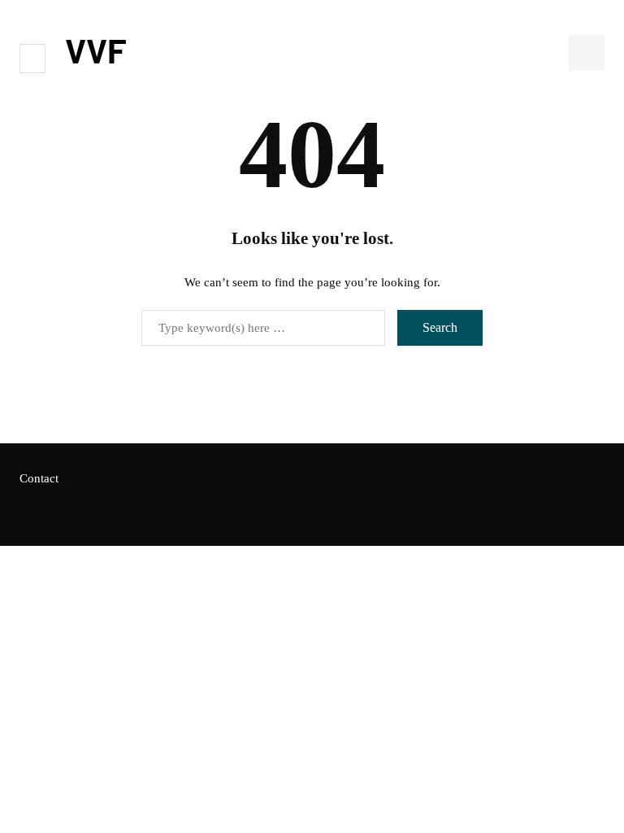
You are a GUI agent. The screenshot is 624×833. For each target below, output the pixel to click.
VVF (96, 49)
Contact (39, 478)
